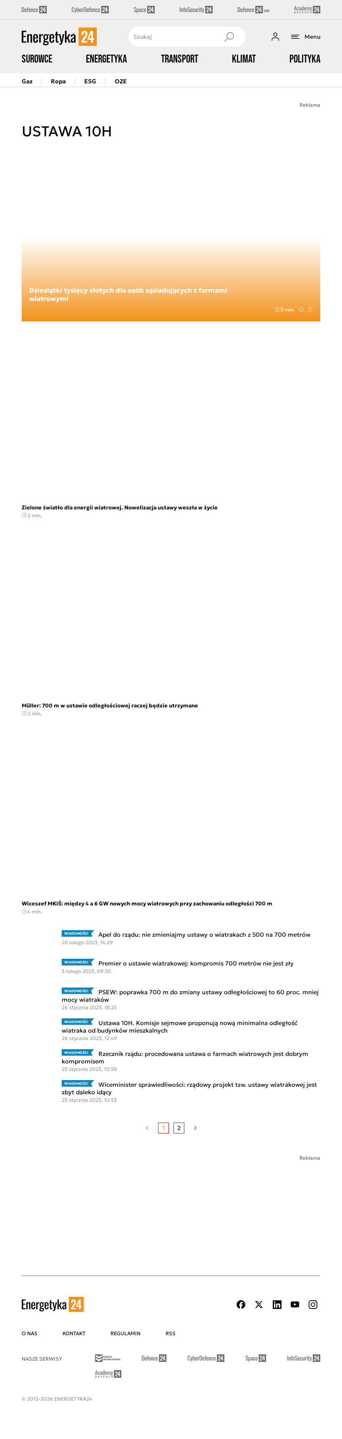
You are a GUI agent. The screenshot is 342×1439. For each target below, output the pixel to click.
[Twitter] (259, 1304)
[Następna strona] (195, 1128)
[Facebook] (241, 1304)
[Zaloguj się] (275, 36)
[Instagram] (312, 1304)
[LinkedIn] (276, 1304)
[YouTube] (294, 1304)
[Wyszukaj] (229, 37)
